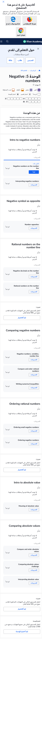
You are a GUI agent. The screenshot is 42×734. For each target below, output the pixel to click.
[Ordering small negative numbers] (12, 98)
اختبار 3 (38, 598)
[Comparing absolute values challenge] (33, 101)
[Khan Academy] (31, 41)
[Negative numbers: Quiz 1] (24, 98)
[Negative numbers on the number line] (39, 98)
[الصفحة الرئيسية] (39, 71)
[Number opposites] (33, 98)
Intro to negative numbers (25, 140)
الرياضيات (33, 70)
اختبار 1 (38, 307)
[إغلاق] (3, 1)
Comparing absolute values (24, 526)
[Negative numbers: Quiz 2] (6, 98)
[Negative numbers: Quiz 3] (27, 101)
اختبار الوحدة (36, 621)
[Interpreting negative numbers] (36, 98)
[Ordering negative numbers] (9, 98)
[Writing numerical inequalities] (15, 98)
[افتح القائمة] (1, 41)
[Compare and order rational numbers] (18, 98)
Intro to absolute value (27, 482)
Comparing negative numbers (23, 330)
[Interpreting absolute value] (30, 101)
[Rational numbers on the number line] (27, 98)
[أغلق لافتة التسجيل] (38, 49)
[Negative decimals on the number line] (30, 98)
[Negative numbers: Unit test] (24, 101)
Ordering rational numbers (24, 404)
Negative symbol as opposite (23, 201)
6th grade (24, 70)
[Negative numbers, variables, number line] (21, 98)
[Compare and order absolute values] (36, 101)
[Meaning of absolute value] (39, 101)
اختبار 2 (38, 459)
